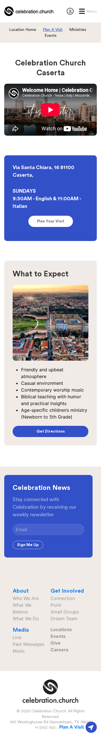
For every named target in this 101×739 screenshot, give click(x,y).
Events (50, 35)
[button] (88, 11)
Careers (59, 649)
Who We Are (26, 598)
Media (21, 630)
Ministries (77, 29)
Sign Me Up (28, 545)
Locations (61, 629)
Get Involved (67, 591)
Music (19, 651)
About (21, 591)
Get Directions (50, 431)
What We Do (26, 618)
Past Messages (28, 644)
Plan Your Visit (50, 221)
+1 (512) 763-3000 (50, 727)
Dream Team (63, 618)
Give (55, 643)
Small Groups (64, 612)
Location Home (22, 29)
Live (17, 637)
